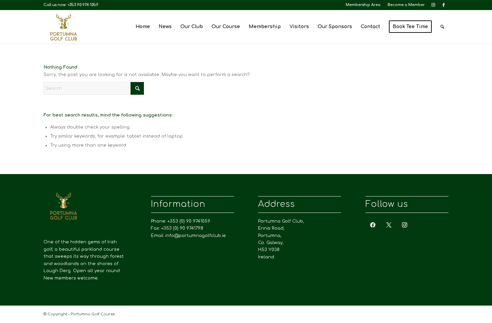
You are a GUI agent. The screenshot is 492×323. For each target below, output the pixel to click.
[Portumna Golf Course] (64, 27)
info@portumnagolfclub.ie (195, 235)
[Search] (442, 27)
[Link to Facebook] (443, 5)
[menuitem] (363, 5)
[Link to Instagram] (433, 5)
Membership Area (363, 5)
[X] (389, 225)
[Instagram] (405, 225)
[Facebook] (373, 225)
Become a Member (406, 5)
